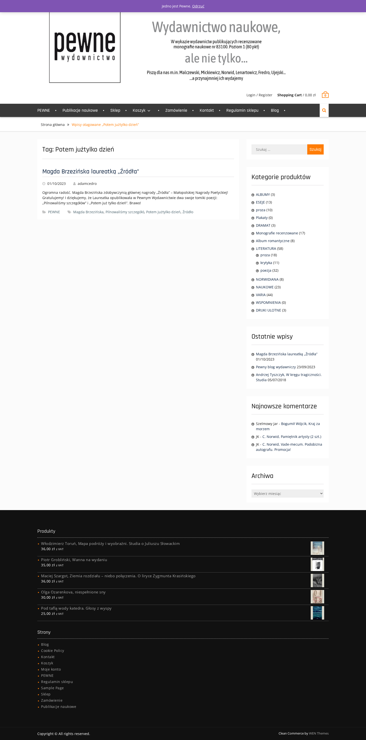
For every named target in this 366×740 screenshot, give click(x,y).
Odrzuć (198, 6)
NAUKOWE (265, 287)
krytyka (266, 262)
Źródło (188, 212)
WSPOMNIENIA (268, 302)
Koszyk (139, 110)
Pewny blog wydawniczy (276, 367)
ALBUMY (263, 194)
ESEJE (260, 202)
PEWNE (43, 110)
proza (260, 210)
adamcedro (87, 183)
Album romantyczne (273, 240)
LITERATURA (266, 248)
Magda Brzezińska (88, 212)
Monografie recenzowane (277, 233)
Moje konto (51, 669)
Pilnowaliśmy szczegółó (125, 212)
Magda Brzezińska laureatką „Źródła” (90, 171)
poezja (265, 270)
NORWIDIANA (267, 279)
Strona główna (53, 124)
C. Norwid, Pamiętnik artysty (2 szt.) (291, 436)
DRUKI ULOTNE (268, 310)
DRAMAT (263, 225)
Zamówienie (176, 110)
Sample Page (52, 688)
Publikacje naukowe (80, 110)
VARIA (261, 294)
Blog (275, 110)
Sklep (115, 110)
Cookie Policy (52, 650)
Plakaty (262, 217)
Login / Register (259, 95)
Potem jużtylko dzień (163, 212)
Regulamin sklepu (242, 110)
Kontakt (207, 110)
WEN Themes (319, 733)
